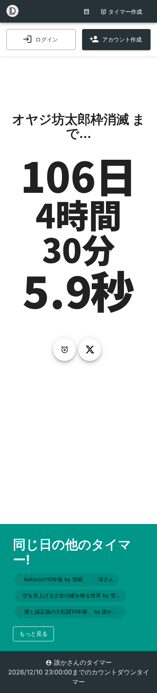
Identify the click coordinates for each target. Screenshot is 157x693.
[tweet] (89, 349)
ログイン (46, 39)
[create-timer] (64, 349)
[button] (66, 579)
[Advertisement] (78, 76)
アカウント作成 (122, 39)
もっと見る (33, 633)
